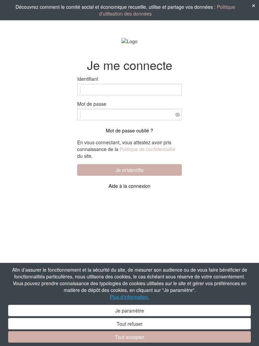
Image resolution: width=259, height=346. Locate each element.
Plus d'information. (129, 296)
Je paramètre (129, 310)
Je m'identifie (130, 170)
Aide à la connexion (129, 185)
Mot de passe (91, 103)
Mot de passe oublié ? (129, 130)
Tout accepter (129, 336)
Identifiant (87, 78)
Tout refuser (130, 323)
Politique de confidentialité (147, 149)
